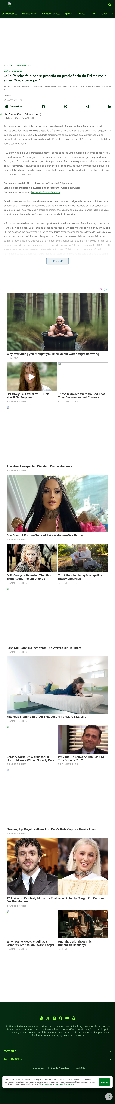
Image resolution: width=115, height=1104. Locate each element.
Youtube (81, 13)
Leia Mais (57, 261)
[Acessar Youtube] (67, 1018)
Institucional (13, 1059)
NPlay (92, 13)
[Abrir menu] (5, 5)
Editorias (10, 1051)
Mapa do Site (79, 1068)
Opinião (103, 13)
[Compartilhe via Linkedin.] (109, 106)
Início (6, 65)
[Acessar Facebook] (61, 1018)
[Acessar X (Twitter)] (48, 1018)
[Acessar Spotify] (74, 1018)
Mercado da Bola (29, 13)
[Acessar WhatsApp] (41, 1018)
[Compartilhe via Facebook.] (43, 106)
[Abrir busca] (109, 5)
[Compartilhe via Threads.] (65, 106)
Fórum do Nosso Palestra (45, 192)
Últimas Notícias (9, 13)
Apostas (69, 13)
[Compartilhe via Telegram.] (87, 106)
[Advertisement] (57, 40)
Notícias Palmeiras (22, 65)
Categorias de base (51, 13)
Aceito (104, 1082)
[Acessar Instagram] (54, 1018)
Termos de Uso (37, 1068)
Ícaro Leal (9, 95)
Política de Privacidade (58, 1068)
